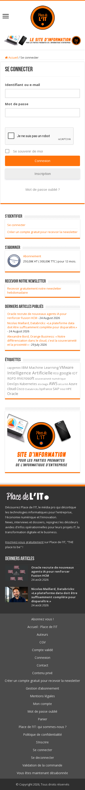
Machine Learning (44, 367)
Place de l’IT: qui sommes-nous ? (42, 727)
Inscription (42, 173)
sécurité (63, 384)
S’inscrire (42, 742)
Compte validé (42, 650)
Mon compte (42, 704)
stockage (43, 384)
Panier (42, 719)
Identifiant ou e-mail (22, 84)
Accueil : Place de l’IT (42, 627)
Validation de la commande (42, 765)
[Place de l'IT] (42, 17)
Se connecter (16, 225)
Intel (63, 389)
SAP (56, 388)
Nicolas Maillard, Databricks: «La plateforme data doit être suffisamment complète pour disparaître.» (42, 325)
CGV (42, 642)
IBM (24, 367)
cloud (11, 388)
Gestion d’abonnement (42, 688)
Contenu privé (42, 673)
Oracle (12, 393)
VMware (66, 367)
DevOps (13, 384)
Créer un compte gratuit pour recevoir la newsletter (42, 232)
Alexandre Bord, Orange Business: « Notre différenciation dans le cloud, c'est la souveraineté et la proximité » (42, 340)
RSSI (56, 373)
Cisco (20, 389)
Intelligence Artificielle (30, 373)
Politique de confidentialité (42, 734)
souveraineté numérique (50, 378)
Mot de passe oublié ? (42, 189)
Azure (73, 383)
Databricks (32, 389)
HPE (69, 389)
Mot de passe (16, 104)
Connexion (42, 657)
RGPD (11, 378)
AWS (53, 383)
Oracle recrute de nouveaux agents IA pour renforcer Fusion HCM (37, 316)
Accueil (13, 57)
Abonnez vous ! (42, 619)
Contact (42, 665)
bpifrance (45, 389)
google (65, 373)
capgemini (14, 368)
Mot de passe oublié (42, 711)
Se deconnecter (42, 757)
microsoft (25, 378)
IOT (75, 373)
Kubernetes (28, 383)
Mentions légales (42, 696)
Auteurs (42, 634)
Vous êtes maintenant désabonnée (42, 773)
